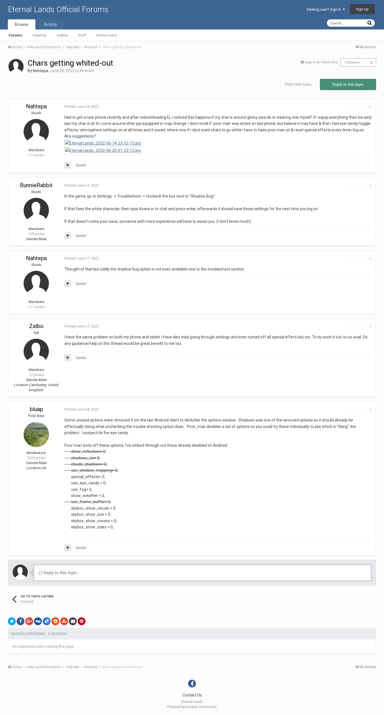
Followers (352, 63)
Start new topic (297, 84)
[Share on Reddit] (55, 621)
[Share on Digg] (38, 621)
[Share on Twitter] (12, 621)
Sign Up (362, 9)
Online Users (106, 35)
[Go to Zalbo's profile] (36, 351)
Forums (15, 35)
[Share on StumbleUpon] (64, 621)
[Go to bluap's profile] (36, 434)
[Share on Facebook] (20, 621)
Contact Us (192, 695)
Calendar (39, 35)
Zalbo (36, 326)
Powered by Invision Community (192, 707)
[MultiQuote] (67, 165)
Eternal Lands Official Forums (58, 9)
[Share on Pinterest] (81, 621)
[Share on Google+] (29, 621)
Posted (81, 106)
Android (87, 70)
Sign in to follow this (321, 62)
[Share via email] (73, 621)
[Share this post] (370, 107)
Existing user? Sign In (325, 9)
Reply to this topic (348, 84)
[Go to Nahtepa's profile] (16, 66)
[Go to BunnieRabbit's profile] (36, 210)
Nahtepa (40, 70)
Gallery (62, 35)
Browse (21, 24)
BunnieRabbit (36, 185)
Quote (81, 165)
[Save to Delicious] (47, 621)
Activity (50, 24)
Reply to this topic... (61, 572)
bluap (36, 409)
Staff (82, 35)
